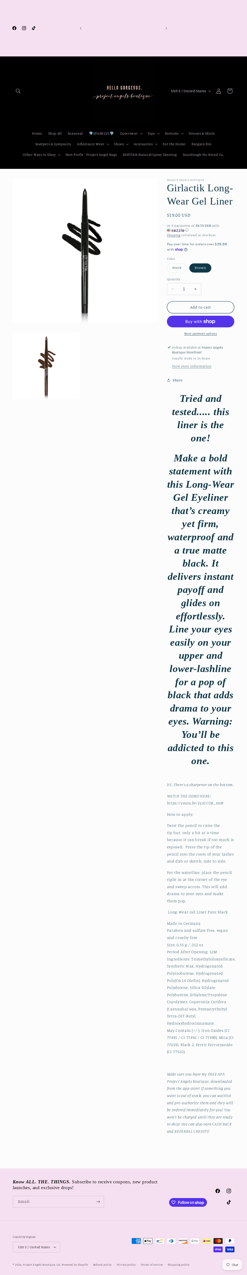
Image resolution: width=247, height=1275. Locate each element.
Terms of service (152, 1264)
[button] (18, 90)
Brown (200, 268)
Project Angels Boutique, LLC (42, 1264)
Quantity (173, 279)
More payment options (200, 333)
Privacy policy (126, 1264)
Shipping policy (179, 1264)
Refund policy (102, 1264)
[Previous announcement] (80, 28)
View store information (192, 366)
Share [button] (177, 380)
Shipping (173, 235)
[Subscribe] (97, 1202)
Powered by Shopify (75, 1264)
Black (179, 268)
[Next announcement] (166, 28)
